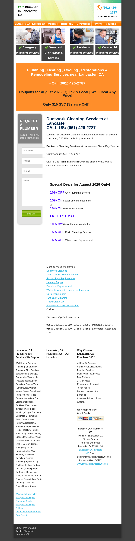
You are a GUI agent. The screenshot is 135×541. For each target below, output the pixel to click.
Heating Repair (54, 282)
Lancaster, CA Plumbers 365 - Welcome (36, 23)
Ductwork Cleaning (56, 270)
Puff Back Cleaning (57, 297)
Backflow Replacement (59, 286)
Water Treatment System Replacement (67, 290)
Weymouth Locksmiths (26, 494)
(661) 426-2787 (72, 83)
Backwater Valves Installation (62, 305)
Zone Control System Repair (62, 274)
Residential (67, 23)
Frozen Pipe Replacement (60, 278)
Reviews (98, 23)
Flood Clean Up (55, 301)
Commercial (83, 23)
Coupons (111, 23)
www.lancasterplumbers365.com (92, 464)
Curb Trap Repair (56, 293)
